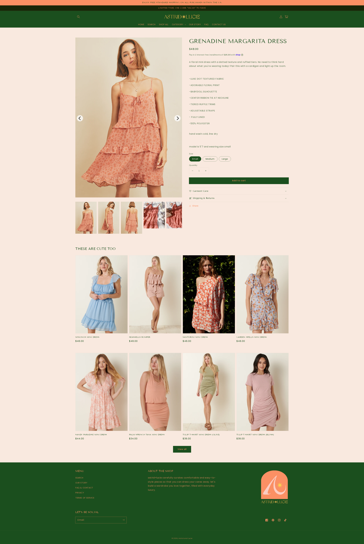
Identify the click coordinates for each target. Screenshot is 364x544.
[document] (128, 118)
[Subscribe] (123, 520)
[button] (78, 17)
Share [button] (195, 205)
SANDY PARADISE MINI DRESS (91, 435)
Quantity (193, 165)
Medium (210, 158)
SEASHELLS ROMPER (139, 337)
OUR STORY (81, 482)
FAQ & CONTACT (84, 487)
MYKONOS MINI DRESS (87, 337)
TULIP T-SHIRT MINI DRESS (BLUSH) (255, 435)
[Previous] (80, 118)
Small (195, 158)
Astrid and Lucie (185, 538)
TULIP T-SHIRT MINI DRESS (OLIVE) (201, 435)
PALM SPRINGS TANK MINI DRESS (147, 435)
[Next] (177, 118)
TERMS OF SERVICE (84, 497)
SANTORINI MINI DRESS (195, 337)
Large (225, 158)
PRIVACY (79, 492)
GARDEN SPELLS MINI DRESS (251, 337)
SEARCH (79, 477)
